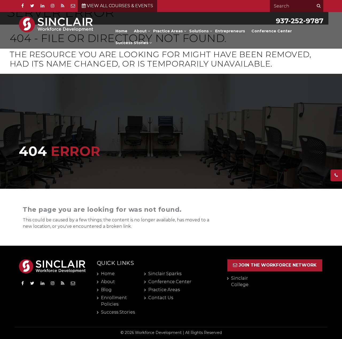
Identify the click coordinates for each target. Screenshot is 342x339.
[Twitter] (32, 283)
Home (121, 31)
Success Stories (131, 42)
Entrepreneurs (230, 31)
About (140, 31)
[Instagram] (52, 6)
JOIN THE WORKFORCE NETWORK (278, 265)
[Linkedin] (42, 6)
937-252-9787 (299, 21)
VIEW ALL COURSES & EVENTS (119, 5)
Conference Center (271, 31)
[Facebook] (22, 6)
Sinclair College (239, 281)
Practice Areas (168, 31)
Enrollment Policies (114, 301)
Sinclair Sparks (164, 273)
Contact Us (160, 297)
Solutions (199, 31)
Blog (106, 289)
